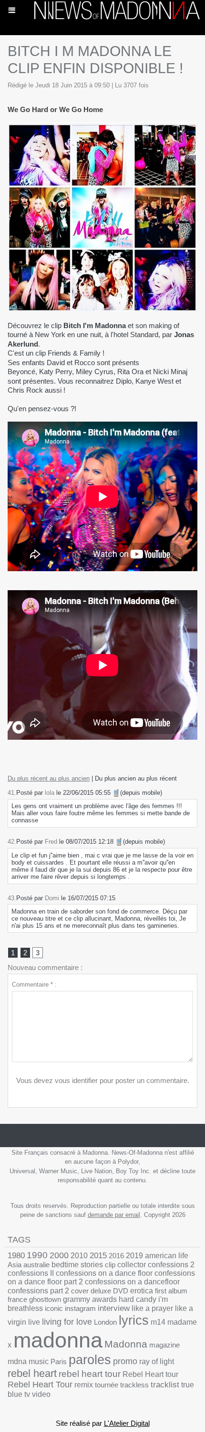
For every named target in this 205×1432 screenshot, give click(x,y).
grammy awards (90, 1299)
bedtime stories (77, 1265)
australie (36, 1265)
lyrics (134, 1320)
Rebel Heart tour (150, 1374)
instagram (80, 1308)
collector (131, 1265)
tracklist (165, 1384)
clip (110, 1265)
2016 (116, 1256)
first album (171, 1291)
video (41, 1394)
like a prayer (152, 1308)
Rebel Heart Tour (40, 1384)
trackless (134, 1385)
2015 (98, 1255)
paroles (90, 1360)
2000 (59, 1255)
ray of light (156, 1361)
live (34, 1322)
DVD (120, 1291)
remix (83, 1385)
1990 (37, 1255)
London (105, 1322)
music (39, 1361)
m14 (158, 1322)
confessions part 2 (38, 1290)
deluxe (101, 1291)
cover (80, 1291)
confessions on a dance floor (104, 1273)
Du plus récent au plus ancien (49, 778)
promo (125, 1361)
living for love (67, 1322)
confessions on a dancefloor (132, 1282)
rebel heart (32, 1373)
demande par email (114, 1214)
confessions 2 (171, 1265)
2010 (79, 1255)
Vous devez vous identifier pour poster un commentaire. (102, 1080)
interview (114, 1308)
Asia (14, 1265)
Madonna (125, 1343)
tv (27, 1394)
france (17, 1299)
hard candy (137, 1299)
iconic (54, 1308)
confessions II (31, 1273)
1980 (16, 1255)
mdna (17, 1361)
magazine (164, 1345)
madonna (57, 1340)
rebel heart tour (90, 1374)
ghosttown (45, 1299)
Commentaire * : (34, 984)
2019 (134, 1256)
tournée (106, 1385)
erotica (141, 1291)
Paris (59, 1361)
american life (166, 1256)
